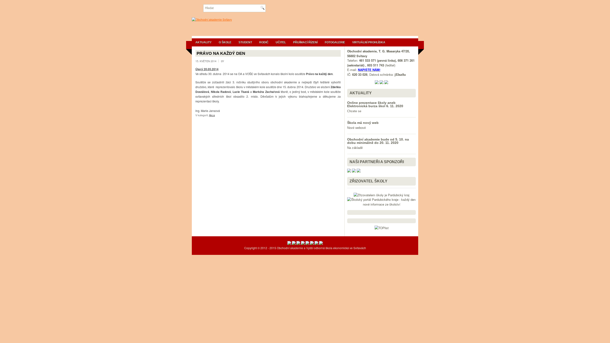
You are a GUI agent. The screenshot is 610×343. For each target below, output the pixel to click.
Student (245, 42)
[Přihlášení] (321, 244)
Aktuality (203, 42)
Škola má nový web (363, 123)
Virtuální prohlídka (368, 42)
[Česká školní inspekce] (294, 244)
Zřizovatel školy (368, 181)
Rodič (264, 42)
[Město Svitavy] (312, 244)
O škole (225, 42)
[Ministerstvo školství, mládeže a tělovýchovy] (289, 244)
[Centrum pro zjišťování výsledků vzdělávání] (303, 244)
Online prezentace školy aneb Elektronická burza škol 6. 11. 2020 (375, 104)
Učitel (281, 42)
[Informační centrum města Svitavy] (316, 244)
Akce (212, 115)
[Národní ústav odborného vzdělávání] (298, 244)
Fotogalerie (335, 42)
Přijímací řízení (305, 42)
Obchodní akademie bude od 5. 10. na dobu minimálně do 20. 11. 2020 (378, 141)
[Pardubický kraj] (307, 244)
